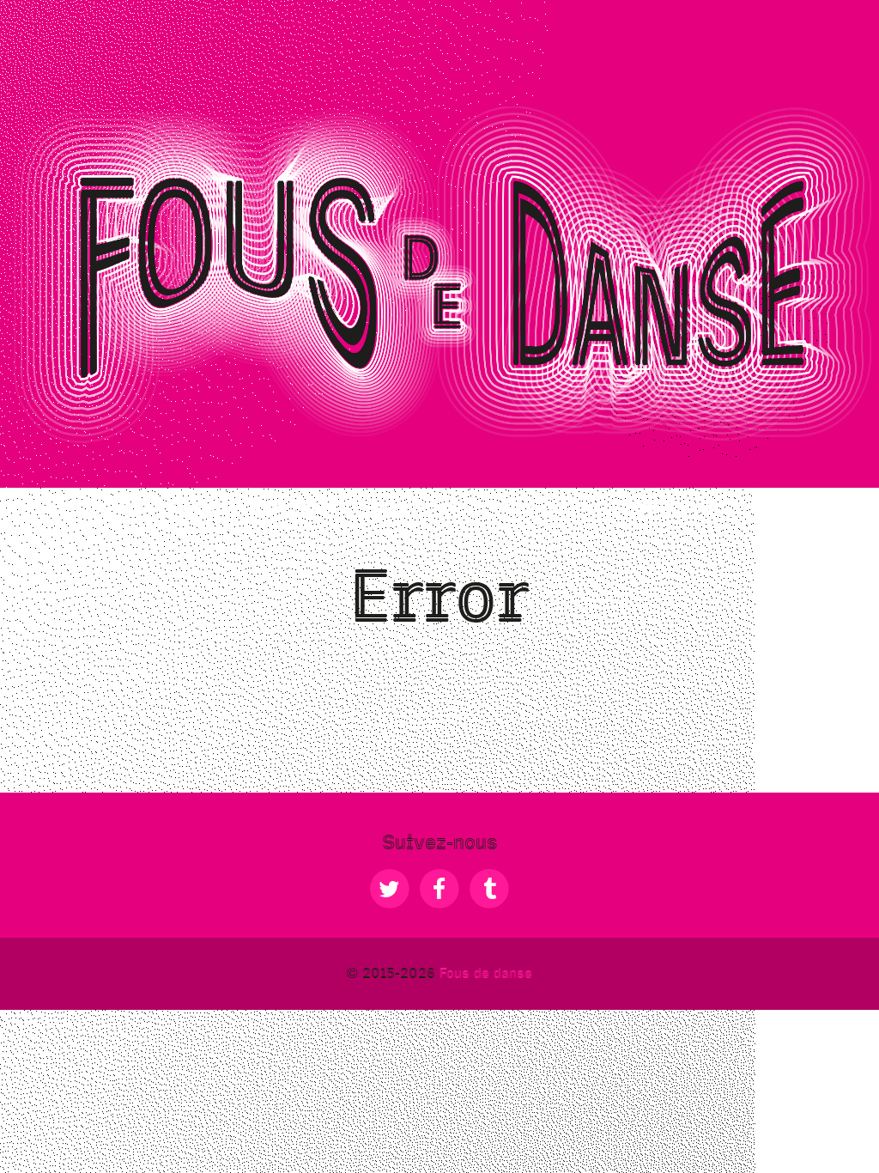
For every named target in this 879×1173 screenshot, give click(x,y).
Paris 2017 (295, 508)
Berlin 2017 (418, 508)
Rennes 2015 (799, 508)
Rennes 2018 (169, 508)
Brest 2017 (540, 508)
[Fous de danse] (439, 272)
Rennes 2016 (666, 508)
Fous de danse (486, 973)
